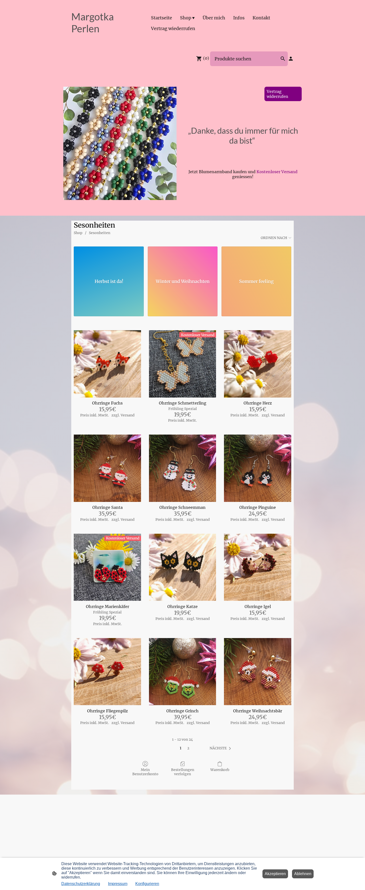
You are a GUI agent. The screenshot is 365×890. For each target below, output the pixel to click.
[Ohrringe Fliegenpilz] (107, 671)
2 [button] (188, 748)
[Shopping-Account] (291, 59)
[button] (221, 748)
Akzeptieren (275, 874)
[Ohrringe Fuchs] (107, 364)
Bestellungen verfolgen (182, 772)
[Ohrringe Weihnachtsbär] (257, 671)
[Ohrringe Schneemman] (182, 468)
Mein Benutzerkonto (145, 772)
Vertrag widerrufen (277, 94)
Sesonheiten (99, 233)
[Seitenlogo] (105, 39)
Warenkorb (219, 770)
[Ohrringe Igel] (257, 567)
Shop (78, 233)
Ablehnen (302, 874)
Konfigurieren (147, 884)
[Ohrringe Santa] (107, 468)
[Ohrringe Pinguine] (257, 468)
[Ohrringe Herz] (257, 364)
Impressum (117, 884)
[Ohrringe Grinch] (182, 671)
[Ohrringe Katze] (182, 567)
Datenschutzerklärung (80, 884)
